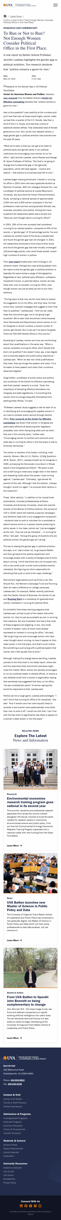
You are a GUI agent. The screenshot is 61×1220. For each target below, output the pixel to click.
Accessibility (9, 1178)
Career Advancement (13, 1148)
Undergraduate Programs (15, 1118)
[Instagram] (35, 1206)
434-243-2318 (15, 1084)
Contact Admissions (12, 1106)
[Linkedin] (21, 1206)
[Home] (5, 16)
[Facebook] (26, 1206)
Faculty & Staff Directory (14, 1102)
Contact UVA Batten (12, 1098)
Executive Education (13, 1125)
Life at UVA (8, 1171)
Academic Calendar (12, 1167)
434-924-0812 (18, 1080)
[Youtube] (40, 1206)
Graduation (8, 1156)
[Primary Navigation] (55, 5)
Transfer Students (11, 1133)
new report (14, 261)
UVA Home (8, 1175)
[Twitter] (31, 1206)
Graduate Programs (12, 1121)
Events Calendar (11, 1152)
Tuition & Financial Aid (14, 1129)
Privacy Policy (9, 1182)
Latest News (16, 16)
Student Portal (10, 1144)
